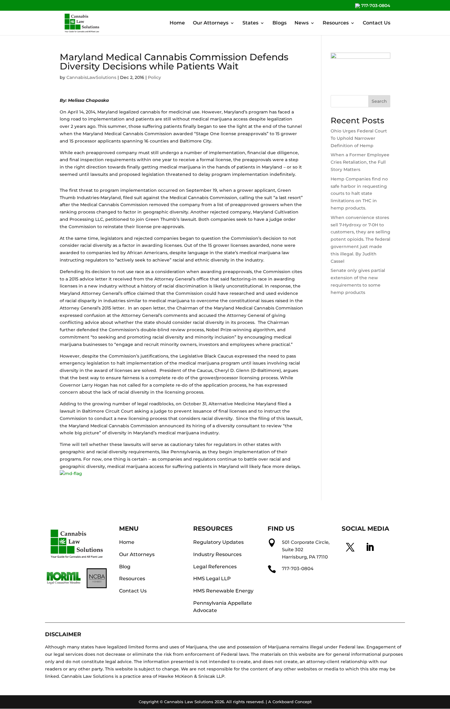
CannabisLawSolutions (91, 77)
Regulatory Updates (218, 542)
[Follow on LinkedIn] (369, 547)
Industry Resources (217, 554)
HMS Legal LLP (212, 578)
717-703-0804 (375, 5)
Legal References (215, 567)
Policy (154, 77)
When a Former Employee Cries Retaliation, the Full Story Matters (360, 162)
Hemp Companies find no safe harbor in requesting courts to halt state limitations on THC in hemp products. (359, 193)
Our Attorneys (210, 23)
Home (177, 23)
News (301, 23)
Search (379, 101)
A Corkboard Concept (290, 701)
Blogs (279, 23)
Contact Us (376, 23)
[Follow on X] (350, 547)
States (250, 23)
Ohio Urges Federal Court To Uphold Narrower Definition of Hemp (359, 138)
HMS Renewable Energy (223, 591)
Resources (336, 23)
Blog (124, 567)
